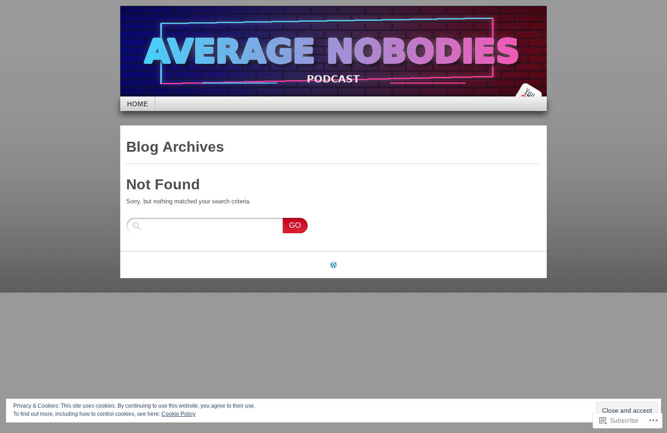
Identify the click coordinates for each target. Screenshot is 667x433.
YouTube (527, 93)
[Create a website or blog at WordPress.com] (333, 265)
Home (137, 104)
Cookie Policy (179, 414)
